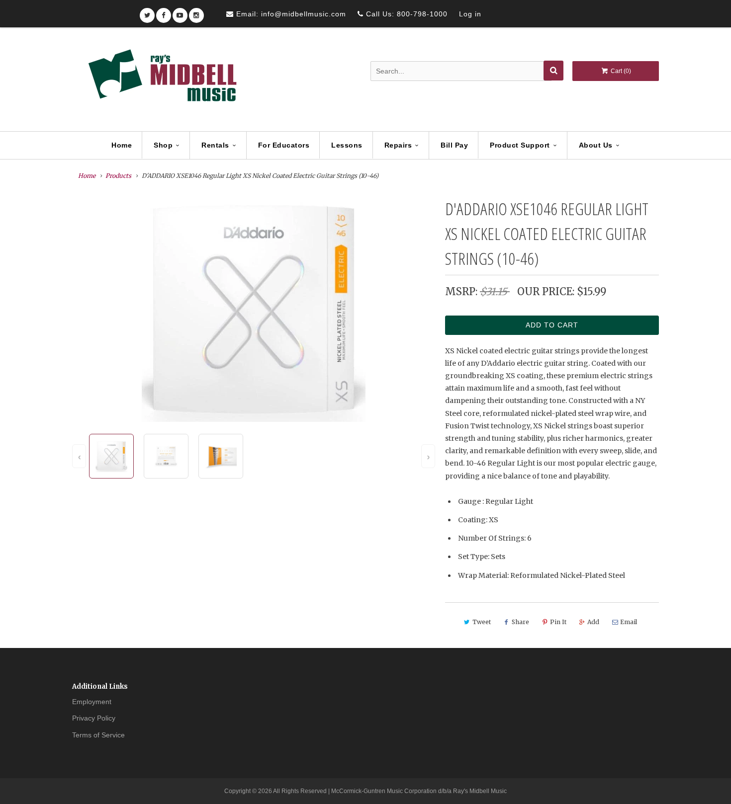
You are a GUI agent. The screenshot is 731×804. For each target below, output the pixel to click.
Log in (470, 14)
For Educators (284, 145)
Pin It (558, 622)
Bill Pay (454, 145)
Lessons (347, 145)
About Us (596, 145)
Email (628, 622)
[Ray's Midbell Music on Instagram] (196, 12)
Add (593, 622)
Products (118, 175)
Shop (163, 145)
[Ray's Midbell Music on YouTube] (180, 12)
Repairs (398, 145)
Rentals (215, 145)
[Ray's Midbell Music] (161, 80)
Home (121, 145)
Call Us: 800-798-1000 (406, 14)
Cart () (620, 71)
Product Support (520, 145)
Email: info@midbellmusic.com (290, 14)
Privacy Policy (93, 718)
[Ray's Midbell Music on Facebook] (163, 12)
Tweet (481, 622)
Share (520, 622)
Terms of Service (98, 735)
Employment (91, 702)
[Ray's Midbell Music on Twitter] (147, 12)
